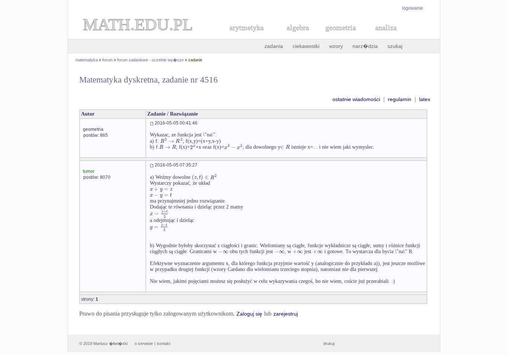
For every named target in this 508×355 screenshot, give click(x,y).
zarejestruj (285, 314)
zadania (273, 46)
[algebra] (294, 36)
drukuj (328, 343)
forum (107, 60)
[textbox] (171, 141)
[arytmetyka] (246, 36)
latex (424, 99)
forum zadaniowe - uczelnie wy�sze (150, 60)
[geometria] (338, 36)
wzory (336, 46)
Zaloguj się (249, 314)
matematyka (86, 60)
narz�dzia (365, 46)
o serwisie (144, 343)
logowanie (412, 8)
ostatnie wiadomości (356, 99)
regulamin (399, 99)
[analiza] (386, 36)
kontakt (163, 343)
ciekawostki (306, 46)
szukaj (395, 46)
